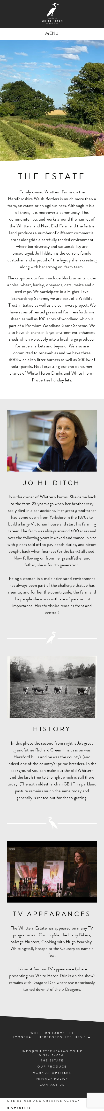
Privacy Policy (52, 1079)
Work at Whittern (52, 1073)
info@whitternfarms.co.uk (52, 1051)
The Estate (52, 1060)
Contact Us (52, 1085)
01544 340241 (52, 1055)
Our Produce (52, 1067)
